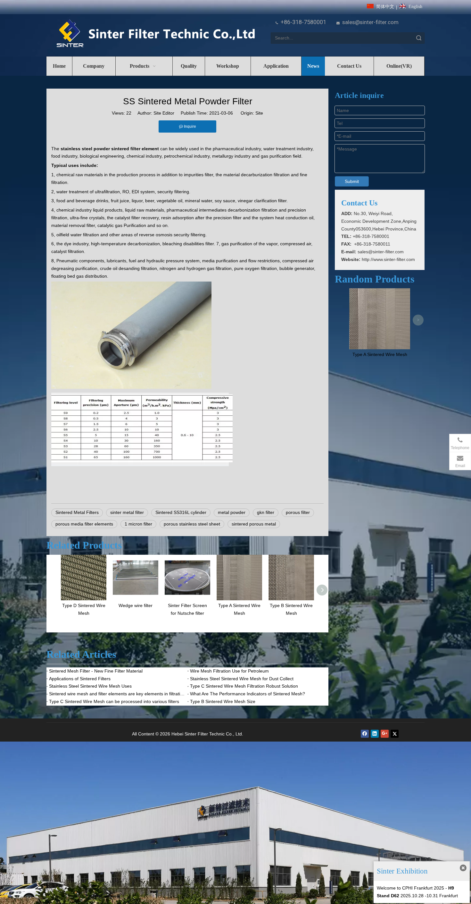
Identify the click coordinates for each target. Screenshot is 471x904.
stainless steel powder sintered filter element (110, 148)
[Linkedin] (375, 734)
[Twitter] (395, 734)
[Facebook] (365, 734)
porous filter (298, 512)
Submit (352, 181)
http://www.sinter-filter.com (388, 259)
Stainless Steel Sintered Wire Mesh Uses (90, 686)
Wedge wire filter (136, 605)
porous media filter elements (84, 523)
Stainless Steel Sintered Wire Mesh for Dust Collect (241, 678)
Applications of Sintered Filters (80, 678)
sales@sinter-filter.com (370, 22)
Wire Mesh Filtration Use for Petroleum (229, 671)
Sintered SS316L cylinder (180, 512)
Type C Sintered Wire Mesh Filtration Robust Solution (244, 686)
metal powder (231, 512)
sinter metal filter (127, 512)
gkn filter (265, 512)
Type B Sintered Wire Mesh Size (222, 701)
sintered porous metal (254, 523)
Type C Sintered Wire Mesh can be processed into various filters (114, 701)
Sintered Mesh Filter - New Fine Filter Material (96, 671)
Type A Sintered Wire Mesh (379, 354)
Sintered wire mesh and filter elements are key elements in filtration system (117, 693)
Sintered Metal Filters (77, 512)
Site (259, 113)
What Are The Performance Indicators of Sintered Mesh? (247, 693)
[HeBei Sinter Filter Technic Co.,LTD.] (155, 33)
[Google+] (385, 734)
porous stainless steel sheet (192, 523)
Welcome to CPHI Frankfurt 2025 (410, 888)
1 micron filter (138, 523)
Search (418, 38)
